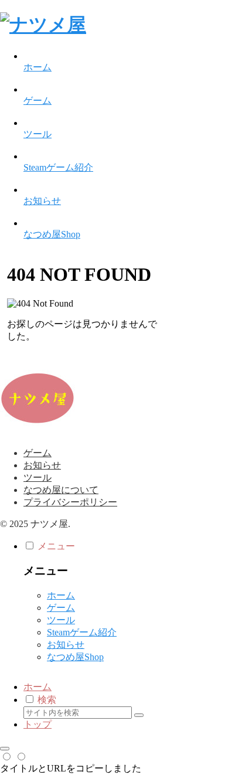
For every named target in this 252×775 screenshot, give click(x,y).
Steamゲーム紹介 (82, 632)
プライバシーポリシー (70, 502)
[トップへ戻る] (4, 748)
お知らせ (42, 465)
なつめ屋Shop (75, 657)
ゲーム (37, 453)
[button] (139, 715)
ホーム (61, 595)
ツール (37, 477)
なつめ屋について (60, 490)
